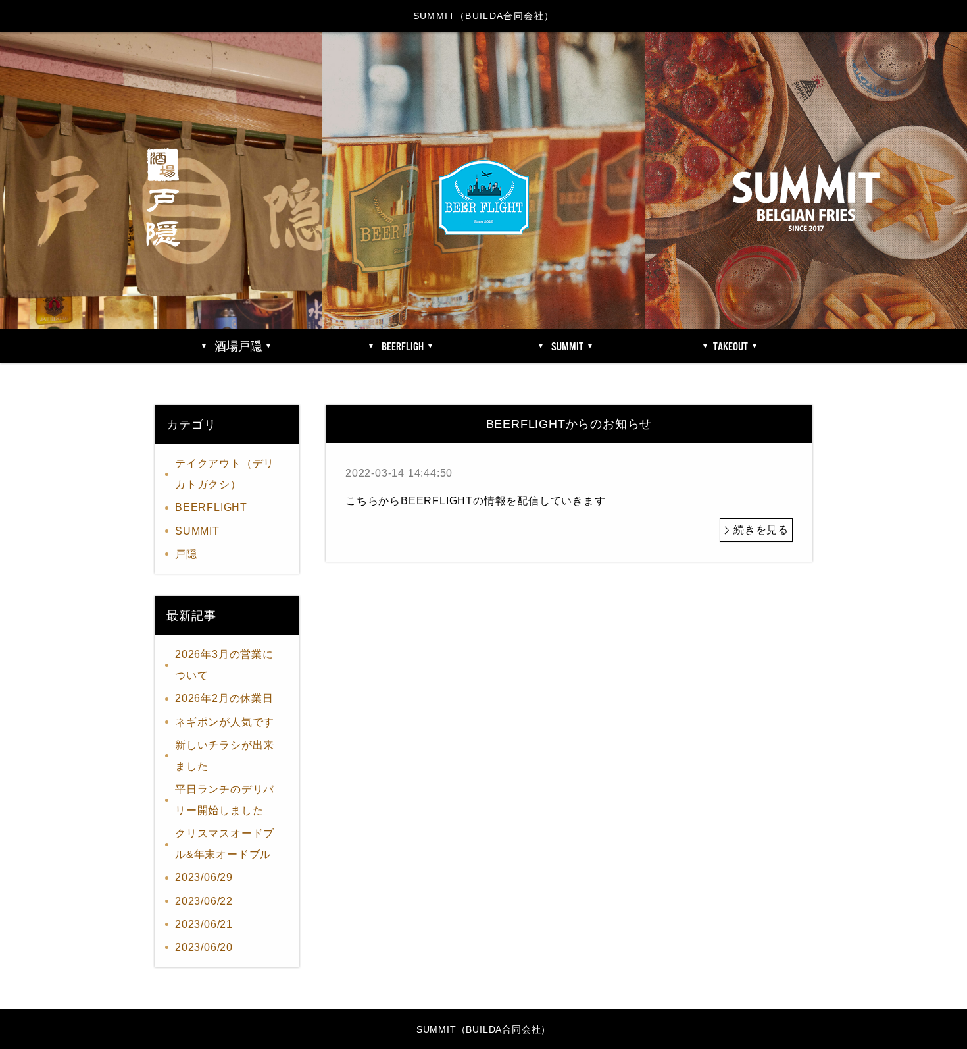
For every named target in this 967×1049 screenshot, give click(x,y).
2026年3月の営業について (224, 665)
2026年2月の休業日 (224, 698)
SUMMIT (197, 531)
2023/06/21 (204, 924)
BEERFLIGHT (211, 507)
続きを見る (761, 529)
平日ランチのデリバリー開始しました (224, 800)
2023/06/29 (204, 877)
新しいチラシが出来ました (224, 756)
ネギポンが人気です (224, 722)
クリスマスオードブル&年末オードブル (224, 844)
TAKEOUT (730, 347)
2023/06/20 (204, 947)
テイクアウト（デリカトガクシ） (224, 474)
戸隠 (186, 554)
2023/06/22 (204, 901)
